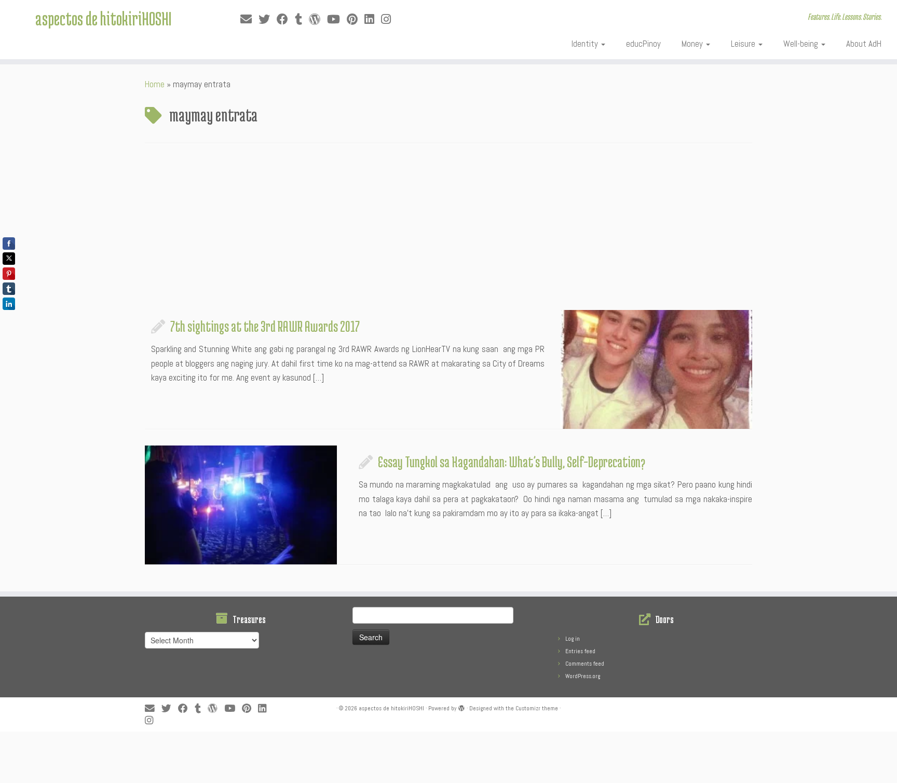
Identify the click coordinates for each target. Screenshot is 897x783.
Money (693, 43)
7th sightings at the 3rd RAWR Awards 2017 (265, 326)
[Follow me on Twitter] (268, 19)
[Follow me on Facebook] (286, 19)
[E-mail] (249, 19)
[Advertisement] (448, 232)
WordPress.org (582, 676)
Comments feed (584, 663)
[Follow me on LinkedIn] (372, 19)
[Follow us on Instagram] (389, 19)
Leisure (744, 43)
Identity (586, 43)
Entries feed (580, 651)
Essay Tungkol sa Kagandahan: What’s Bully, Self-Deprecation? (511, 461)
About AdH (863, 43)
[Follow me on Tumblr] (302, 19)
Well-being (801, 43)
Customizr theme (536, 708)
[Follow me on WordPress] (318, 19)
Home (155, 84)
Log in (572, 638)
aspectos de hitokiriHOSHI (103, 18)
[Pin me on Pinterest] (355, 19)
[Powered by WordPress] (461, 706)
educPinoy (643, 43)
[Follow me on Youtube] (337, 19)
